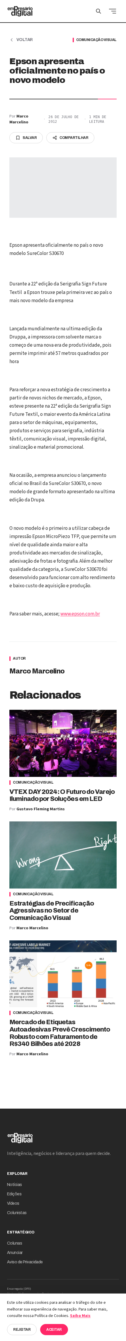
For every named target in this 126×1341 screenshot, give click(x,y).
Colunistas (16, 1213)
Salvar (30, 138)
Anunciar (15, 1252)
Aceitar (54, 1330)
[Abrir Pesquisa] (98, 11)
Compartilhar (73, 138)
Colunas (14, 1243)
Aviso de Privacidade (25, 1262)
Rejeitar (21, 1330)
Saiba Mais (80, 1316)
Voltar (24, 40)
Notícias (14, 1184)
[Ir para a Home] (20, 11)
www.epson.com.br (80, 613)
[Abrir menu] (112, 11)
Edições (14, 1194)
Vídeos (13, 1203)
